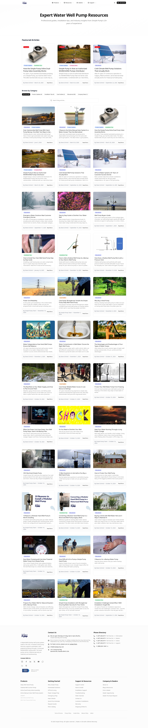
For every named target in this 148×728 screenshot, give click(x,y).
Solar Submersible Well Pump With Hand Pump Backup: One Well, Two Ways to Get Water (36, 132)
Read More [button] (50, 83)
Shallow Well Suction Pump (28, 687)
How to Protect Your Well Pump (105, 473)
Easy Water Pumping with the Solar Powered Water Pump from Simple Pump (37, 560)
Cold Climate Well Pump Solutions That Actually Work (108, 69)
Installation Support (81, 690)
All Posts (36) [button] (26, 94)
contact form (73, 644)
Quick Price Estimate (54, 701)
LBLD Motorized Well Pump (27, 698)
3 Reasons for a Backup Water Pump (106, 559)
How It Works (52, 698)
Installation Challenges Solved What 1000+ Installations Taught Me (108, 604)
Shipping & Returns (81, 707)
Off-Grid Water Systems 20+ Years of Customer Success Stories (106, 174)
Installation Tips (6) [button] (49, 94)
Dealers (80, 3)
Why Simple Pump (53, 685)
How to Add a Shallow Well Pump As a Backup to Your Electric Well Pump (73, 259)
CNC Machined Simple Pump (32, 473)
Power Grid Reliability (30, 301)
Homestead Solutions (54, 687)
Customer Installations (81, 701)
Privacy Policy (68, 713)
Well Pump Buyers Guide (102, 215)
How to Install (79, 687)
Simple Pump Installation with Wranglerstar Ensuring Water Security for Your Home (73, 604)
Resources (69, 3)
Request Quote (52, 704)
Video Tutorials (79, 696)
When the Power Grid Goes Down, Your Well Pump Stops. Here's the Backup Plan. (37, 430)
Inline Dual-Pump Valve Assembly (30, 690)
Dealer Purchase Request (110, 696)
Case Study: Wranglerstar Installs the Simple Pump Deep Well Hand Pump (73, 301)
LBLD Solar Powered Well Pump (28, 700)
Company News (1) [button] (83, 94)
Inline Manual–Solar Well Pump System (32, 693)
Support (92, 3)
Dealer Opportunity (108, 693)
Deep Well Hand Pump (27, 685)
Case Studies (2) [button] (61, 94)
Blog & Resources (108, 687)
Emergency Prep (52, 696)
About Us (105, 685)
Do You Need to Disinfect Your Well (70, 429)
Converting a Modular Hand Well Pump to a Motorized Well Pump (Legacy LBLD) (73, 517)
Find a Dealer (106, 690)
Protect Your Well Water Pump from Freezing (109, 387)
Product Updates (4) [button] (37, 94)
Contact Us (78, 698)
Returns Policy (85, 713)
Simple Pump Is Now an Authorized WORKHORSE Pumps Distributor (73, 69)
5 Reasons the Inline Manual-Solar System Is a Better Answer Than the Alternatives (74, 131)
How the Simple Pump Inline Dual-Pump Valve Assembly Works (36, 69)
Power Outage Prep (53, 693)
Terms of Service (59, 713)
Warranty (78, 704)
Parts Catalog (52, 707)
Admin (91, 713)
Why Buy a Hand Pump (102, 301)
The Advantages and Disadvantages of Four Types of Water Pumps (109, 345)
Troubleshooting (80, 693)
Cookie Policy (76, 713)
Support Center (79, 685)
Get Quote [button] (122, 2)
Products (56, 3)
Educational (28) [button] (71, 94)
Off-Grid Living (52, 690)
